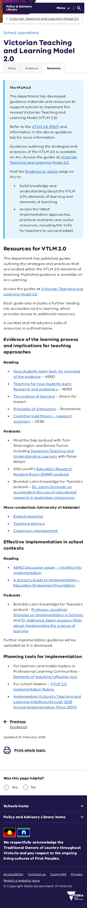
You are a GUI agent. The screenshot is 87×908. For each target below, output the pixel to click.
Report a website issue (22, 880)
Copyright (58, 874)
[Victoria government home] (75, 896)
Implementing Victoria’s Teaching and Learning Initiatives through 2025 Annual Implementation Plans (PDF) (47, 702)
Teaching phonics (29, 523)
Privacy (77, 874)
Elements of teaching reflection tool (45, 676)
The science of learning (34, 396)
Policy (12, 68)
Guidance (31, 68)
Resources (53, 68)
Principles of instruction (34, 409)
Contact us (37, 874)
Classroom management (35, 530)
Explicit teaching (28, 516)
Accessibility (14, 874)
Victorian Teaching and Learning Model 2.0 (44, 19)
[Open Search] (79, 8)
